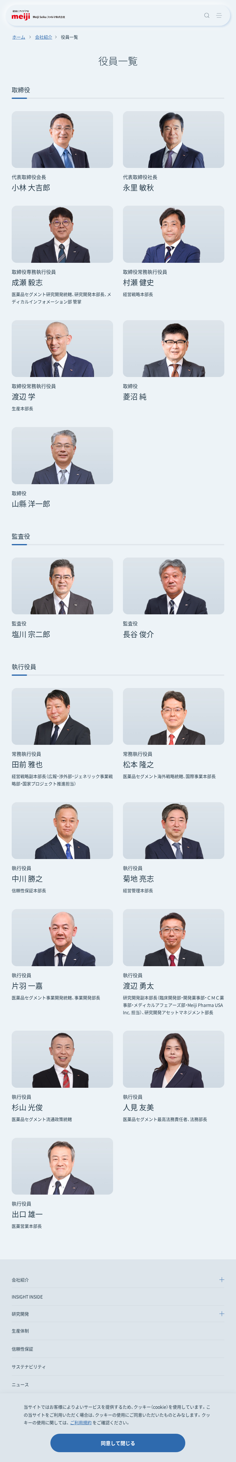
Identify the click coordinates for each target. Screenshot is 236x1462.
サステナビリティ (29, 1366)
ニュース (20, 1384)
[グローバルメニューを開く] (219, 15)
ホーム (18, 37)
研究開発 (20, 1314)
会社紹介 (43, 37)
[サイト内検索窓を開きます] (206, 15)
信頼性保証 (22, 1349)
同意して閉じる (118, 1443)
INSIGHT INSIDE (27, 1296)
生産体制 (20, 1331)
